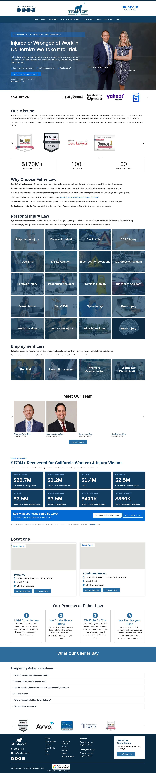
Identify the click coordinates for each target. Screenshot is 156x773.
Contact (64, 753)
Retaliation (27, 369)
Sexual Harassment (61, 369)
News (47, 754)
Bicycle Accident (61, 239)
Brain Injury (128, 306)
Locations (48, 745)
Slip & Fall (61, 306)
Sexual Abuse (27, 306)
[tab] (78, 675)
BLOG (99, 19)
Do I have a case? (21, 694)
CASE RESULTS (89, 19)
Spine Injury (95, 306)
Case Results (92, 524)
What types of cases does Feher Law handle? (31, 675)
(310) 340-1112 (130, 7)
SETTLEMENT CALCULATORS (70, 19)
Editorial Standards (64, 771)
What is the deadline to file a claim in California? (32, 700)
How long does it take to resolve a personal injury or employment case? (41, 688)
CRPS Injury (129, 239)
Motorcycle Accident (128, 261)
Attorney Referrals (68, 756)
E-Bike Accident (61, 261)
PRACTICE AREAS (40, 19)
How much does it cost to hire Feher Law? (30, 681)
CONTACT (119, 19)
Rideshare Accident (128, 283)
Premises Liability (94, 283)
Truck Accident (27, 328)
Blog (46, 751)
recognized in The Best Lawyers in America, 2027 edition (79, 197)
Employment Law (86, 745)
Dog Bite (27, 261)
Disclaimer (50, 771)
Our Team (65, 750)
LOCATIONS (53, 19)
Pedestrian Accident (61, 283)
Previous (62, 97)
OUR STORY (108, 19)
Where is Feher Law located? (25, 706)
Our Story (65, 747)
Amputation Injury (27, 239)
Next (148, 97)
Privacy (56, 771)
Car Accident (94, 239)
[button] (12, 142)
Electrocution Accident (95, 261)
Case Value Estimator (66, 743)
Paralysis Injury (27, 283)
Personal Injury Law (87, 742)
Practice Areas (50, 741)
